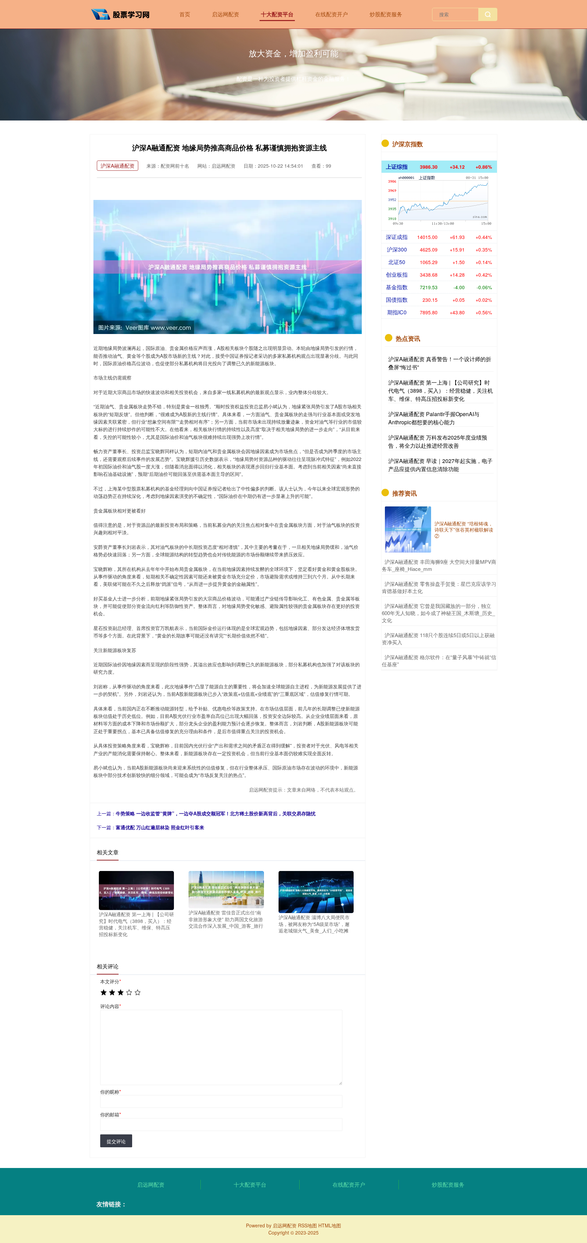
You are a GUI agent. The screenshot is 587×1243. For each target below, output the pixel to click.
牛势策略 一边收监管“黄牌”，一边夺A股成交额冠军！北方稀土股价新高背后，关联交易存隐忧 (216, 813)
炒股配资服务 (386, 14)
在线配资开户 (331, 14)
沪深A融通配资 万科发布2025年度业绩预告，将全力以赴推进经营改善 (437, 441)
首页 (184, 14)
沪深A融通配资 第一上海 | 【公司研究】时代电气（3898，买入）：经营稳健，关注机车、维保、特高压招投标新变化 (440, 390)
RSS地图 (307, 1225)
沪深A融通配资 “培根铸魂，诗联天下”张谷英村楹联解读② (463, 529)
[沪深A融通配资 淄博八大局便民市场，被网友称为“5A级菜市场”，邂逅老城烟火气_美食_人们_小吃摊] (316, 891)
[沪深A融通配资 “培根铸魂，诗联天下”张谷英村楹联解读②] (408, 529)
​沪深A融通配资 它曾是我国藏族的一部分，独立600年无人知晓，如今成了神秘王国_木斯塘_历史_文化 (438, 613)
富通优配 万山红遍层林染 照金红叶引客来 (160, 827)
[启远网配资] (123, 13)
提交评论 (116, 1141)
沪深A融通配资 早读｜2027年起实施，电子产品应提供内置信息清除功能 (440, 465)
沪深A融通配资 (118, 165)
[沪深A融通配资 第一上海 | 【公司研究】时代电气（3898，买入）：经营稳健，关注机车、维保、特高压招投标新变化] (136, 889)
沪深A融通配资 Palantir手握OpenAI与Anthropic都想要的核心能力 (433, 418)
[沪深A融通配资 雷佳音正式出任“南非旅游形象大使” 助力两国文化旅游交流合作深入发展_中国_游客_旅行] (226, 889)
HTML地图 (329, 1225)
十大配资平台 (277, 14)
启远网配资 (225, 14)
